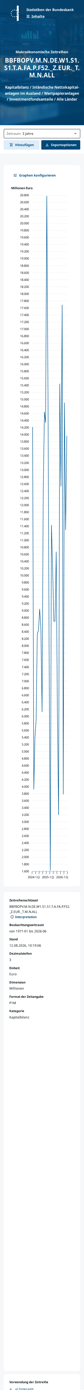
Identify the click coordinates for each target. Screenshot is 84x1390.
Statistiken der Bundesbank (50, 9)
